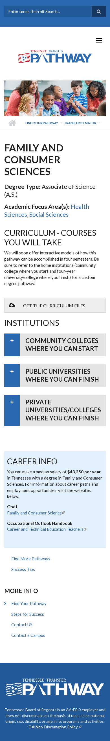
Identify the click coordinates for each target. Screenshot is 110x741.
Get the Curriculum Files (54, 305)
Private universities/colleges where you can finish (63, 410)
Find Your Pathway (41, 123)
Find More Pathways (30, 558)
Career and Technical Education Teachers (47, 529)
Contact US (21, 624)
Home (12, 123)
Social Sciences (49, 214)
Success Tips (23, 569)
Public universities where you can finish (62, 375)
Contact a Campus (28, 635)
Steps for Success (27, 614)
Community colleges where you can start (61, 345)
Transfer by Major (80, 123)
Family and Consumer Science (36, 512)
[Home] (55, 56)
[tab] (55, 344)
